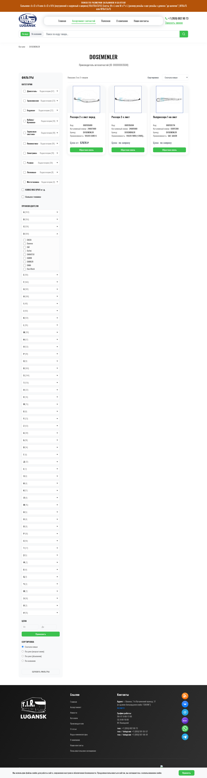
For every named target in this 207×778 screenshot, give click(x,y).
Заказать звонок (174, 23)
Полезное (105, 21)
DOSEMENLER (34, 46)
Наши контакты (141, 21)
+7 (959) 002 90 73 (178, 18)
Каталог (22, 46)
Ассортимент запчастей (83, 21)
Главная (62, 21)
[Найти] (184, 34)
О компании (122, 21)
